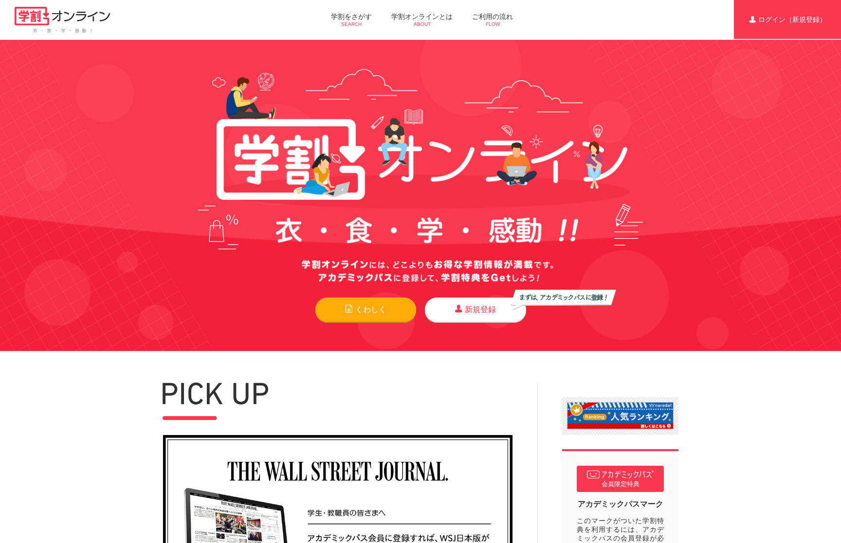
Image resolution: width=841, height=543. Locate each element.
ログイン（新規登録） (792, 19)
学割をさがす (351, 20)
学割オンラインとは (422, 20)
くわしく (370, 309)
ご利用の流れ (492, 20)
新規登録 (480, 309)
